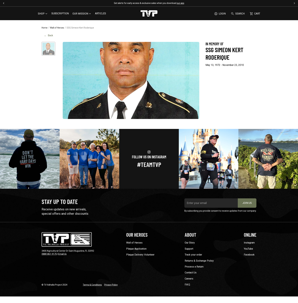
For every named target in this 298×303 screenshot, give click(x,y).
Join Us (247, 202)
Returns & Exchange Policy (199, 260)
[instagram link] (30, 159)
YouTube (248, 248)
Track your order (193, 254)
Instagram (249, 242)
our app (180, 3)
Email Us (62, 254)
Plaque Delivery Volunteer (140, 254)
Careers (189, 278)
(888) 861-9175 (49, 254)
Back (48, 35)
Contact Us (190, 272)
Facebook (249, 254)
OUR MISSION (80, 13)
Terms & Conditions (92, 285)
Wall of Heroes (57, 27)
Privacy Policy (111, 285)
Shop (41, 13)
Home (44, 27)
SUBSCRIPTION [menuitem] (60, 13)
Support (189, 248)
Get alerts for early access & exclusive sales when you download (149, 3)
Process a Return (194, 266)
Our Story (190, 242)
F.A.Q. (187, 284)
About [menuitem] (190, 235)
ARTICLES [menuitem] (100, 13)
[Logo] (149, 13)
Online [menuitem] (250, 235)
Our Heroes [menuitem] (137, 235)
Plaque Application (136, 248)
